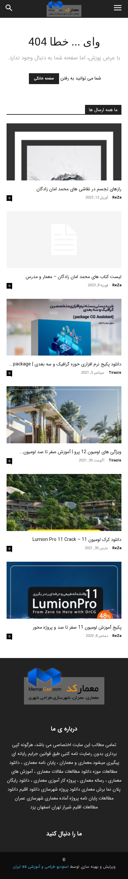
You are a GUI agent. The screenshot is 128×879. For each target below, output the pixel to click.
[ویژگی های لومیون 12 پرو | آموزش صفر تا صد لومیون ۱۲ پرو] (64, 414)
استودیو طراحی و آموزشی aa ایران (41, 866)
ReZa (116, 198)
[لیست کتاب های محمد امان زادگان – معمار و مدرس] (64, 239)
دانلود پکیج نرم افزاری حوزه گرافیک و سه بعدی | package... (65, 364)
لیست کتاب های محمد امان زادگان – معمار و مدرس (73, 276)
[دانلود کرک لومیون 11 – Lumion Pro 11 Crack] (64, 502)
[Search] (9, 9)
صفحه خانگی (44, 78)
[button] (117, 9)
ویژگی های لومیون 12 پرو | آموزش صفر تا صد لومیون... (70, 451)
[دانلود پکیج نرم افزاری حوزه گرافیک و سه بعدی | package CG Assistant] (64, 327)
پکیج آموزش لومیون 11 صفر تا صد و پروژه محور (77, 627)
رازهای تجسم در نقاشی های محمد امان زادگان (78, 189)
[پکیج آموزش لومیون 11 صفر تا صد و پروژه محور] (64, 590)
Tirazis (115, 373)
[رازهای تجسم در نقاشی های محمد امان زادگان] (64, 151)
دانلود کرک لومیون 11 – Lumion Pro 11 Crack (76, 539)
